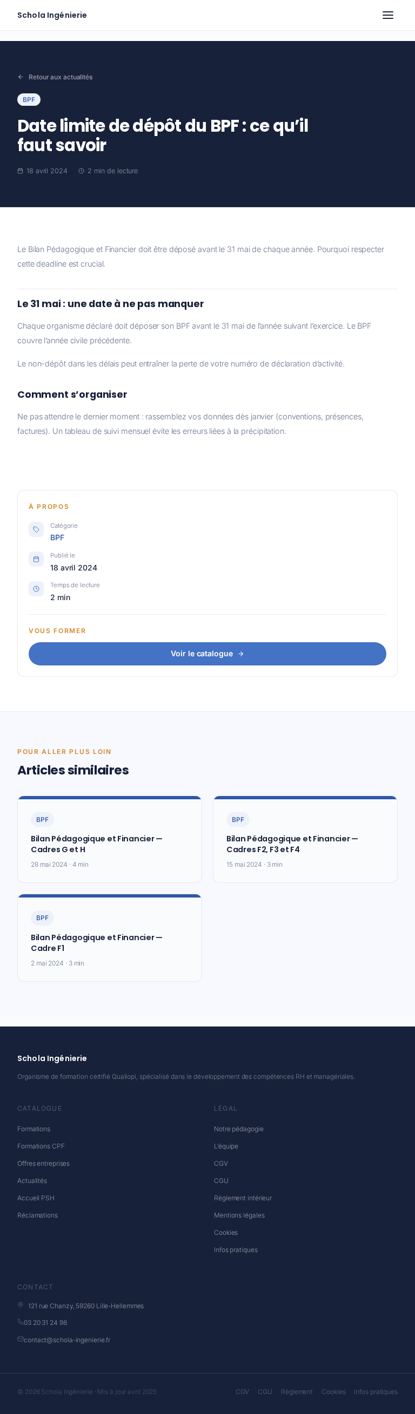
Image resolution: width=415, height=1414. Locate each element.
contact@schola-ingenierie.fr (67, 1340)
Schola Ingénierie (52, 15)
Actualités (32, 1181)
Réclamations (37, 1215)
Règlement (297, 1392)
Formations (33, 1129)
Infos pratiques (236, 1250)
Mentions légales (239, 1215)
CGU (221, 1181)
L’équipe (226, 1146)
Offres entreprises (43, 1163)
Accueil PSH (36, 1198)
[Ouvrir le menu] (388, 15)
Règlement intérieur (243, 1198)
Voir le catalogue (201, 653)
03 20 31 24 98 (45, 1322)
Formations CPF (41, 1146)
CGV (221, 1163)
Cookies (226, 1232)
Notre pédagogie (239, 1129)
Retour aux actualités (60, 77)
